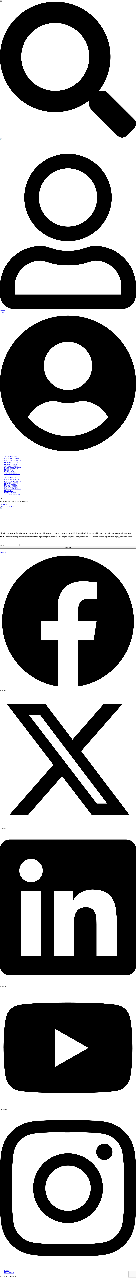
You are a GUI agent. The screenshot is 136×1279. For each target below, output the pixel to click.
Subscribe (68, 547)
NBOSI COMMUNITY (12, 468)
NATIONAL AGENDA (12, 458)
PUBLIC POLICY (10, 464)
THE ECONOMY (10, 456)
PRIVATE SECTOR (11, 462)
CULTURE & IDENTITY (13, 460)
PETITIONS (8, 470)
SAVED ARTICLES (11, 466)
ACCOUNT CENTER (12, 474)
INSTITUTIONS (10, 472)
